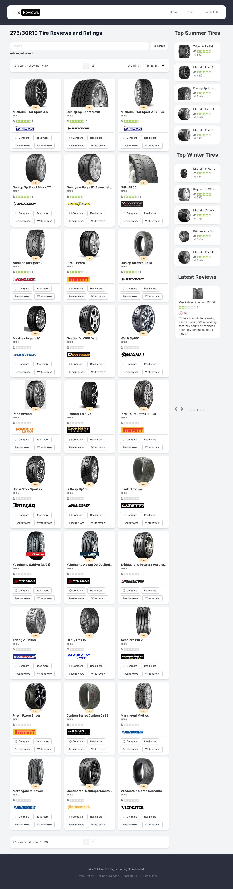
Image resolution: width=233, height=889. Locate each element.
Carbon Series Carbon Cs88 (87, 715)
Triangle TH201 (203, 46)
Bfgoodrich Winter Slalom (209, 189)
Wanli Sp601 (130, 338)
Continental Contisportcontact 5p (92, 791)
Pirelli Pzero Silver (26, 715)
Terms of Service (108, 876)
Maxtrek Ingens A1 (26, 338)
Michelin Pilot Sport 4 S (30, 112)
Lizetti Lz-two (131, 489)
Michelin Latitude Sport (208, 109)
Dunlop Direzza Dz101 (137, 263)
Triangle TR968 (24, 640)
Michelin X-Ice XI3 (205, 210)
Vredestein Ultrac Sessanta (141, 791)
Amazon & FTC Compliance (140, 876)
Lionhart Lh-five (79, 414)
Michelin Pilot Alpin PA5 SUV (211, 168)
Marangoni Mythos (135, 715)
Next (181, 409)
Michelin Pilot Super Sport (210, 130)
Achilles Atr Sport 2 (27, 263)
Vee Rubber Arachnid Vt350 (196, 302)
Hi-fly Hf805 (76, 640)
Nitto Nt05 (129, 187)
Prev (177, 409)
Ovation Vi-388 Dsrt (82, 338)
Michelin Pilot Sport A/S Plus (142, 112)
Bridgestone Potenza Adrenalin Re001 (149, 564)
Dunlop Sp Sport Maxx (83, 112)
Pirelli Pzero (76, 263)
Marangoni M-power (28, 791)
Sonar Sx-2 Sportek (27, 489)
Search (161, 45)
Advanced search (21, 53)
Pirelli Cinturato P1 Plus (138, 414)
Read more (42, 137)
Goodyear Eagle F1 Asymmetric (90, 187)
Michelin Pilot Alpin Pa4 (208, 252)
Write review (44, 145)
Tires (190, 12)
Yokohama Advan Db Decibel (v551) (94, 564)
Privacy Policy (85, 876)
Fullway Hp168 (78, 489)
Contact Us (210, 12)
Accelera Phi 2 (132, 640)
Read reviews (22, 145)
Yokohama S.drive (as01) (31, 564)
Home (173, 12)
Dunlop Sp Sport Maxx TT (32, 187)
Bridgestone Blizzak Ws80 (210, 231)
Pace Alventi (22, 414)
